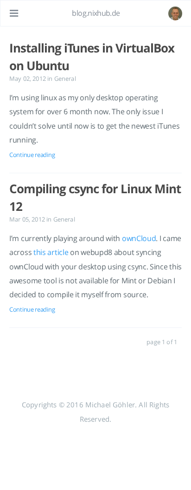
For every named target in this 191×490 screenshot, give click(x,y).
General (65, 78)
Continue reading (32, 154)
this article (50, 252)
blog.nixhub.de (96, 13)
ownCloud (139, 238)
